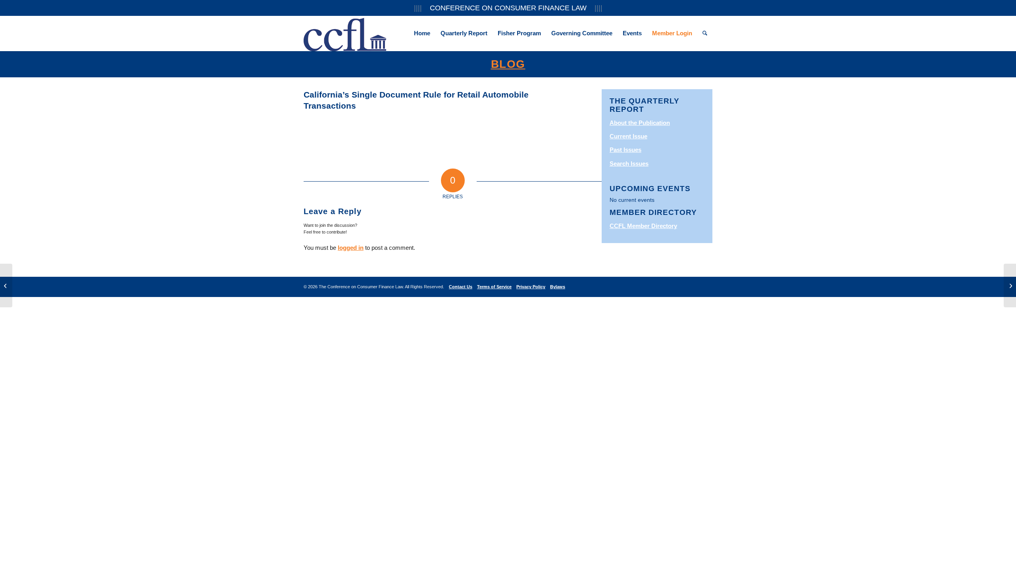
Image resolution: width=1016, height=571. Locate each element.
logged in (351, 247)
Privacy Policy (530, 286)
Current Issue (628, 136)
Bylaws (557, 286)
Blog (508, 64)
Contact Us (460, 286)
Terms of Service (494, 286)
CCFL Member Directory (643, 225)
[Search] (704, 33)
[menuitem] (422, 33)
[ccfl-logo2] (345, 33)
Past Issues (625, 149)
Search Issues (629, 163)
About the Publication (640, 122)
